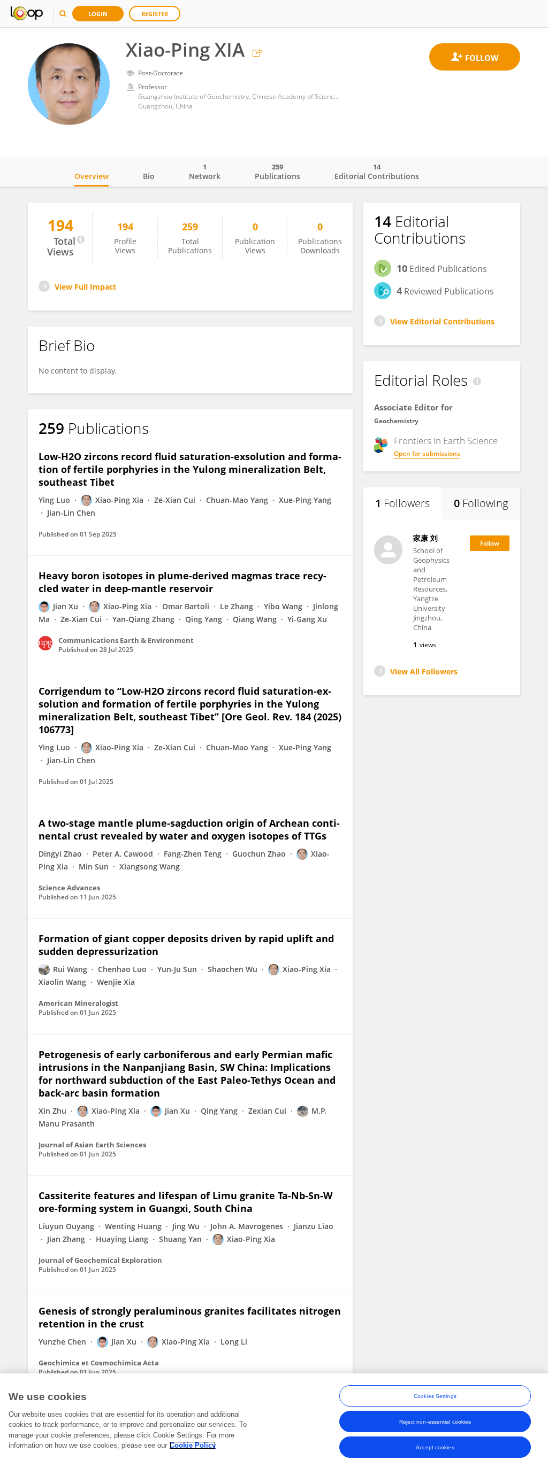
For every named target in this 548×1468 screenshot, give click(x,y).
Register (154, 14)
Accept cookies (435, 1447)
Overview (91, 176)
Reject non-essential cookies (435, 1422)
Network (204, 171)
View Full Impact (85, 287)
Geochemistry (396, 420)
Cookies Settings (435, 1396)
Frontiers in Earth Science (446, 441)
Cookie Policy (193, 1445)
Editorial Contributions (376, 171)
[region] (274, 1420)
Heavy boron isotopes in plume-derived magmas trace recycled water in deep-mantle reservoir (182, 582)
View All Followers (424, 671)
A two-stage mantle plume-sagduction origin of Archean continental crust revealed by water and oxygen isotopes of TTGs (189, 829)
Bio (149, 176)
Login (98, 14)
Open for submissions (427, 453)
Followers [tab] (402, 503)
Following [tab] (481, 503)
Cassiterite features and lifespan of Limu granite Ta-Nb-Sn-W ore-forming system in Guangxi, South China (185, 1202)
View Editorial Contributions (442, 321)
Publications (277, 171)
